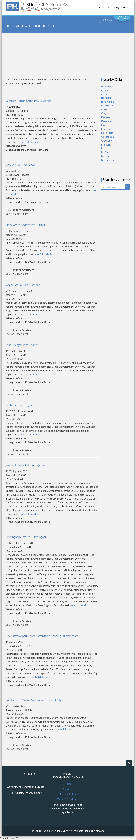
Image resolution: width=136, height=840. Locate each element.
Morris (105, 156)
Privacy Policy (68, 794)
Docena (105, 117)
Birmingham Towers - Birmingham (27, 537)
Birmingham (107, 101)
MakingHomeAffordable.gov (25, 792)
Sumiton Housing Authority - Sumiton (28, 101)
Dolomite (106, 121)
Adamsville (107, 86)
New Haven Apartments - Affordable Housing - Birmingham (42, 636)
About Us (68, 788)
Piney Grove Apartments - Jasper (25, 225)
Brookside (107, 105)
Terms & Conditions (68, 799)
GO (127, 187)
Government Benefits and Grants (25, 786)
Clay (103, 113)
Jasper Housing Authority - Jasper (26, 465)
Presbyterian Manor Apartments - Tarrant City (33, 700)
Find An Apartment (122, 17)
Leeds (104, 148)
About (125, 7)
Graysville (107, 140)
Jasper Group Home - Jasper (23, 285)
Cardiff (105, 109)
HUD (25, 780)
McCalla (105, 152)
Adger (104, 89)
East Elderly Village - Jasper (22, 345)
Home (101, 7)
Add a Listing (113, 7)
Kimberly (106, 144)
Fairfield (106, 128)
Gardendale (107, 136)
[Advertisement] (68, 55)
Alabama (108, 20)
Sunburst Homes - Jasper (21, 405)
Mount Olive (108, 160)
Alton (104, 93)
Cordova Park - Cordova (20, 164)
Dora (104, 124)
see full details (29, 141)
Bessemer (106, 97)
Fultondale (107, 132)
